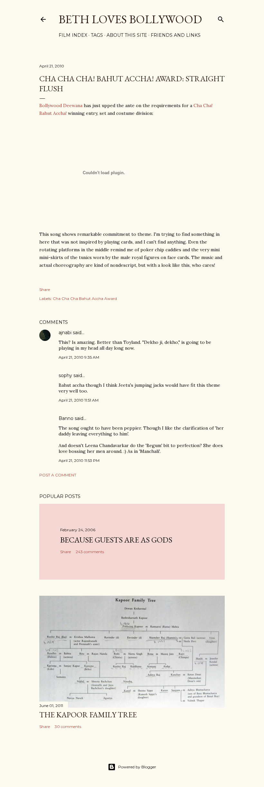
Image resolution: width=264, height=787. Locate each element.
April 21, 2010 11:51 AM (79, 400)
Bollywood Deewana (60, 105)
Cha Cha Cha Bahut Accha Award (85, 298)
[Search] (221, 18)
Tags (97, 35)
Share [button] (44, 289)
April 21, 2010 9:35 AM (79, 357)
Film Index (73, 35)
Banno (66, 418)
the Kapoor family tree (88, 715)
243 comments (90, 551)
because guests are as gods (116, 540)
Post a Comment (57, 475)
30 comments (68, 726)
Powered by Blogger (137, 766)
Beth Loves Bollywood (130, 19)
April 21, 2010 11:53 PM (79, 460)
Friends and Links (176, 35)
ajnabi (65, 332)
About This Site (127, 35)
